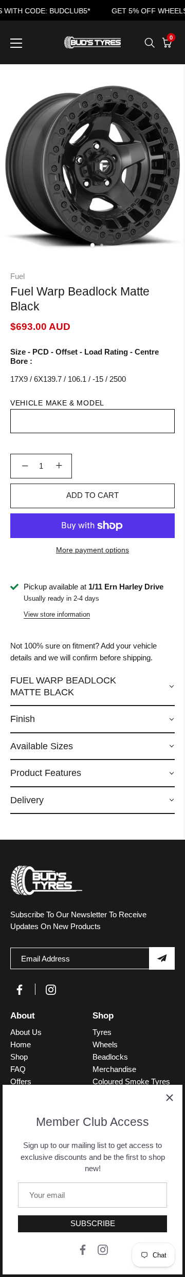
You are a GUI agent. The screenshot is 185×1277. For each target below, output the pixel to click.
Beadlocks (110, 1056)
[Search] (149, 43)
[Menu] (16, 43)
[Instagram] (103, 1249)
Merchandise (114, 1069)
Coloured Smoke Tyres (131, 1081)
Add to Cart (92, 495)
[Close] (169, 1097)
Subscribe (92, 1223)
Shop (19, 1056)
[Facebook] (83, 1249)
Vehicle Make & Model (57, 403)
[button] (92, 687)
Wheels (105, 1044)
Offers (20, 1081)
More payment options (92, 550)
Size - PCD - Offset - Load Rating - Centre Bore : (84, 356)
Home (20, 1044)
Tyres (102, 1032)
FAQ (18, 1069)
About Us (26, 1032)
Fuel (17, 276)
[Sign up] (162, 958)
